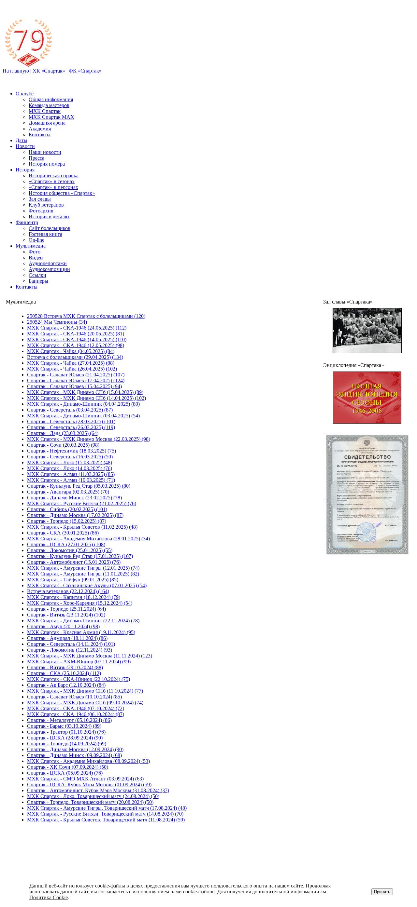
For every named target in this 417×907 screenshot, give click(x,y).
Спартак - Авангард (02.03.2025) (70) (68, 491)
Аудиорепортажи (48, 263)
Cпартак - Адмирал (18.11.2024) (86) (67, 638)
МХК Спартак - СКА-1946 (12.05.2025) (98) (75, 345)
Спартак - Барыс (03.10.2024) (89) (64, 726)
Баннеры (38, 281)
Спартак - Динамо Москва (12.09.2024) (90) (75, 749)
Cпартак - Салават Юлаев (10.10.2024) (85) (74, 696)
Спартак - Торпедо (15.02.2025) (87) (66, 521)
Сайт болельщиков (49, 228)
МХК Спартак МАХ (51, 117)
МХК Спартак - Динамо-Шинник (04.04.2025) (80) (83, 404)
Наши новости (45, 152)
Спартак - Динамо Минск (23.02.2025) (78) (74, 497)
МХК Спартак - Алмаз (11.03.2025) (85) (71, 474)
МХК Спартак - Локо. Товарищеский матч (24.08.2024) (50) (93, 796)
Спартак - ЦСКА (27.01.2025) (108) (66, 544)
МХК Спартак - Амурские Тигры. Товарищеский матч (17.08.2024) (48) (107, 808)
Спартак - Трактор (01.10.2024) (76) (66, 732)
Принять (382, 891)
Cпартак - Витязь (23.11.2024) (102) (66, 614)
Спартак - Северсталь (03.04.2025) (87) (70, 410)
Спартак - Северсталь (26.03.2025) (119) (71, 427)
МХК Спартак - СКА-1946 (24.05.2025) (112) (76, 328)
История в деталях (49, 216)
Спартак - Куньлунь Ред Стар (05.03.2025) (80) (78, 486)
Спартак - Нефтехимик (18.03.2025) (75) (71, 451)
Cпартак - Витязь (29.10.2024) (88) (65, 667)
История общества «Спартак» (62, 193)
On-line (36, 240)
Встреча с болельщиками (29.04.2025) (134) (75, 357)
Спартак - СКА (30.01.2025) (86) (63, 532)
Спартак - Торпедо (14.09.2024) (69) (66, 743)
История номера (47, 164)
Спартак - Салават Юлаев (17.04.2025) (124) (75, 380)
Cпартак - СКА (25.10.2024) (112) (64, 673)
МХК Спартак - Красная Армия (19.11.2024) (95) (81, 632)
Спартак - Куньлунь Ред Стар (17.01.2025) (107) (80, 556)
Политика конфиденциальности (367, 860)
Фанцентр (27, 222)
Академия (40, 128)
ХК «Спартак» (49, 71)
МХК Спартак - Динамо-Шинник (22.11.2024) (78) (83, 620)
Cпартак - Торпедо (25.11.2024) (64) (66, 609)
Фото (34, 251)
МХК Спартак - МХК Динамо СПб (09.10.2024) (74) (85, 702)
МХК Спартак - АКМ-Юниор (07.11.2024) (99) (79, 661)
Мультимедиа (31, 246)
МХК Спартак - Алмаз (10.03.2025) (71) (71, 480)
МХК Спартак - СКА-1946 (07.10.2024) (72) (75, 708)
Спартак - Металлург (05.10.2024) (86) (69, 720)
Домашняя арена (47, 123)
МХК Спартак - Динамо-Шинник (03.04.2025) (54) (83, 415)
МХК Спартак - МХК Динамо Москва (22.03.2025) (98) (88, 439)
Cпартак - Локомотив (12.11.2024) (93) (69, 650)
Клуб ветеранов (46, 205)
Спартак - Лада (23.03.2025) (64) (62, 433)
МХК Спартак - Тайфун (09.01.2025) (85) (72, 579)
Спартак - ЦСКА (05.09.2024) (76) (65, 773)
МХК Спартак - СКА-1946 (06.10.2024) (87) (75, 714)
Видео (36, 257)
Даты (21, 140)
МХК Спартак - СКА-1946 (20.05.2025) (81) (75, 333)
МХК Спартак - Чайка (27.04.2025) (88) (70, 363)
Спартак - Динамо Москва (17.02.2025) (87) (75, 515)
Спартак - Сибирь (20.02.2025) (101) (67, 509)
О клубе (25, 93)
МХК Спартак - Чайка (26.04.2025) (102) (72, 369)
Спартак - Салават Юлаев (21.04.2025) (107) (75, 374)
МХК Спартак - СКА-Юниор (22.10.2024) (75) (78, 679)
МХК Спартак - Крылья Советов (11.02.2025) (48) (82, 527)
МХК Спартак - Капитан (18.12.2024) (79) (73, 597)
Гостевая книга (45, 234)
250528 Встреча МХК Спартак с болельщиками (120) (86, 316)
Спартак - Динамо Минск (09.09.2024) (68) (74, 755)
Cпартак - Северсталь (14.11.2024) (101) (71, 644)
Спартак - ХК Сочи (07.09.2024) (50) (67, 767)
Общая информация (51, 99)
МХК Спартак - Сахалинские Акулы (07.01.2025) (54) (87, 585)
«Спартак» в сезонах (52, 181)
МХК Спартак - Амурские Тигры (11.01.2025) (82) (83, 573)
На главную (16, 71)
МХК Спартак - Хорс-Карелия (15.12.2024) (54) (79, 603)
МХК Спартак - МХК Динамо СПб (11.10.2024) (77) (85, 691)
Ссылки (37, 275)
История (25, 169)
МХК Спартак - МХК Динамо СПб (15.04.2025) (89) (85, 392)
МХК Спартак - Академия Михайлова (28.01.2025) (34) (88, 538)
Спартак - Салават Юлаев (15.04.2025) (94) (74, 386)
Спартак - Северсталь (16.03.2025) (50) (70, 456)
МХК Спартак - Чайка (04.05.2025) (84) (70, 351)
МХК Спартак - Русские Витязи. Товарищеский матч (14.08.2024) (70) (105, 814)
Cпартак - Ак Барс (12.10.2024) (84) (66, 685)
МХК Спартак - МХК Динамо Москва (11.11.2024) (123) (89, 655)
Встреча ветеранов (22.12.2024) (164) (68, 591)
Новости (25, 146)
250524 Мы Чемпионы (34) (57, 322)
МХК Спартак (45, 111)
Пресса (36, 158)
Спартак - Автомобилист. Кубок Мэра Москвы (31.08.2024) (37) (98, 790)
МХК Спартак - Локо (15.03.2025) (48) (69, 462)
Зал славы (40, 199)
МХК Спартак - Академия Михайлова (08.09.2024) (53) (88, 761)
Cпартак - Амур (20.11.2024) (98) (63, 626)
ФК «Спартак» (85, 71)
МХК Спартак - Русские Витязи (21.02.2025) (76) (81, 503)
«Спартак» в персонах (53, 187)
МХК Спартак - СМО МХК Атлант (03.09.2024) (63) (85, 778)
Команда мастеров (49, 105)
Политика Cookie (48, 897)
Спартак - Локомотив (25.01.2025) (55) (69, 550)
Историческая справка (54, 175)
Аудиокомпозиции (49, 269)
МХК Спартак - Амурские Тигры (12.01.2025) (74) (83, 568)
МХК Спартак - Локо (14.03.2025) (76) (69, 468)
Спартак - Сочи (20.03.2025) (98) (63, 445)
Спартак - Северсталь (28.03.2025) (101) (71, 421)
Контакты (39, 134)
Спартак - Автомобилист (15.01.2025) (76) (74, 562)
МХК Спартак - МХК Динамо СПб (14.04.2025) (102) (86, 398)
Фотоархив (41, 210)
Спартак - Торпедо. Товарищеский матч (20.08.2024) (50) (90, 802)
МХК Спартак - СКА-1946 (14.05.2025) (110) (76, 339)
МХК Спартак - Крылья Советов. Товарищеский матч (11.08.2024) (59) (106, 819)
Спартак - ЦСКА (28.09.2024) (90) (65, 737)
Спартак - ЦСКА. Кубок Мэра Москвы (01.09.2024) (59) (89, 784)
